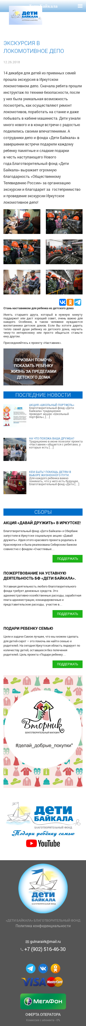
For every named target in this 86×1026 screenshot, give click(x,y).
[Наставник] (33, 383)
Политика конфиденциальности (43, 925)
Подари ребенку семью (28, 628)
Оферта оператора (43, 1014)
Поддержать (67, 558)
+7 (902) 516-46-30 (45, 949)
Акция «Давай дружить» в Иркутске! (42, 522)
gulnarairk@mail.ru (45, 941)
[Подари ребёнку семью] (43, 847)
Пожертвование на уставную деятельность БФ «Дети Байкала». (39, 575)
